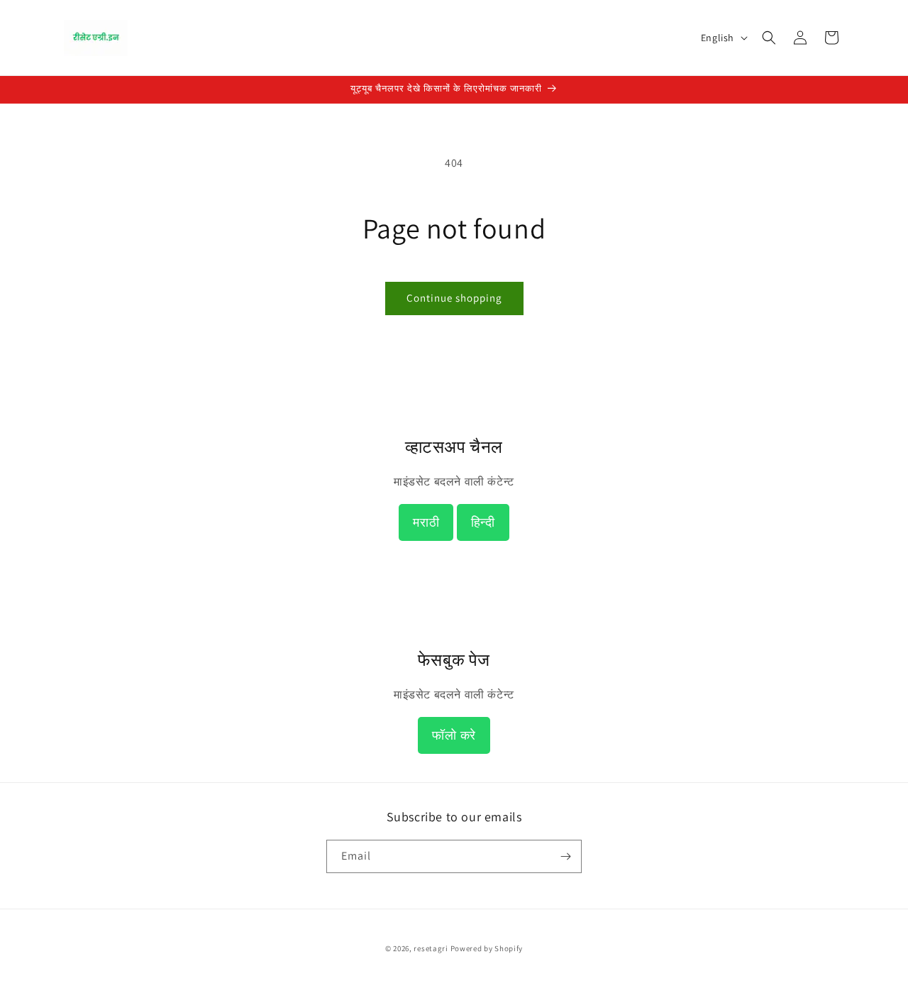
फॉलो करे (454, 735)
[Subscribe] (565, 856)
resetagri (431, 948)
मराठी (426, 522)
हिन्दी (483, 522)
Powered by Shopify (487, 948)
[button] (769, 37)
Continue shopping (454, 298)
